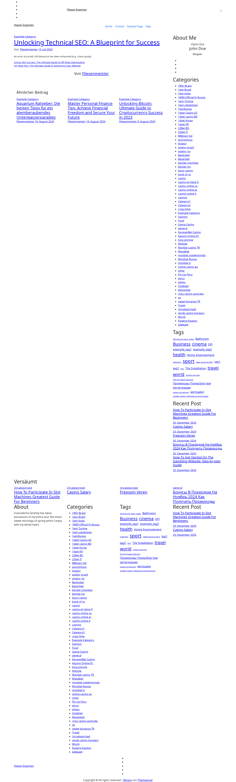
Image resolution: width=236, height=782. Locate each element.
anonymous (185, 140)
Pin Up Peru (185, 274)
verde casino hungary (191, 313)
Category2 (184, 205)
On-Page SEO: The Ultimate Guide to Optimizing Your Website (47, 65)
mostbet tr (184, 263)
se (179, 297)
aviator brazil (186, 147)
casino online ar (187, 190)
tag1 (217, 362)
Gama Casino (186, 224)
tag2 (176, 368)
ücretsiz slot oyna (193, 375)
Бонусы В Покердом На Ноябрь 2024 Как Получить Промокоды (197, 446)
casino (182, 178)
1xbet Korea (185, 120)
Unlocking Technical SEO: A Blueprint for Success (87, 42)
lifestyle (182, 244)
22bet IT (183, 132)
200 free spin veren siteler (183, 339)
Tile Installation (195, 368)
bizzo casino (185, 170)
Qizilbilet (183, 286)
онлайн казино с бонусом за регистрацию (190, 396)
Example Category (25, 36)
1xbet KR (183, 124)
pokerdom (177, 362)
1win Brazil (184, 89)
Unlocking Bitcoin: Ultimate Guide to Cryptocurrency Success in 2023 (141, 110)
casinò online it (187, 193)
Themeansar (145, 780)
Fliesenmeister (29, 49)
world (178, 374)
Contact (119, 26)
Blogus (127, 780)
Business (182, 344)
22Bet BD (183, 128)
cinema (199, 344)
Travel (181, 305)
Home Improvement (200, 355)
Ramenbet (184, 290)
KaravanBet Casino (189, 232)
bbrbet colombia (188, 163)
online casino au (188, 267)
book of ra (184, 174)
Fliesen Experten (77, 9)
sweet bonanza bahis (204, 362)
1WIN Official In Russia (191, 97)
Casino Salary (183, 426)
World (181, 317)
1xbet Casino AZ (187, 113)
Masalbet (183, 251)
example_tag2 (202, 349)
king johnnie (185, 240)
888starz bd (185, 136)
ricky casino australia (191, 294)
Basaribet (184, 159)
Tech (182, 369)
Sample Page (135, 26)
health (179, 354)
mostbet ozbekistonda (191, 255)
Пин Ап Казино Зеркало (183, 380)
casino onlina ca (187, 186)
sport (188, 361)
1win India (184, 93)
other (181, 270)
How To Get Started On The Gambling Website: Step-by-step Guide (196, 461)
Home (108, 26)
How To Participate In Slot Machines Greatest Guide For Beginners (194, 414)
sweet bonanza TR (189, 301)
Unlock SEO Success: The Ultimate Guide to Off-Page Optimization (49, 62)
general (182, 228)
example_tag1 (182, 349)
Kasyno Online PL (188, 236)
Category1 (184, 201)
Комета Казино (187, 321)
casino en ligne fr (188, 182)
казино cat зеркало (181, 392)
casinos (182, 197)
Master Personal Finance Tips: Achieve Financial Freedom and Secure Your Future (91, 110)
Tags (148, 26)
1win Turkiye (185, 101)
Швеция (183, 324)
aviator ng (184, 151)
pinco (181, 278)
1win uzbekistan (188, 105)
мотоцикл (197, 392)
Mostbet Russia (187, 259)
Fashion (183, 217)
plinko (182, 282)
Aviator (182, 143)
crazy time (184, 209)
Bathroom (202, 339)
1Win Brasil (185, 86)
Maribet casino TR (189, 247)
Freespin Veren (184, 435)
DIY (210, 344)
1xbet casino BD (187, 116)
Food (181, 220)
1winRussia (185, 109)
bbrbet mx (184, 166)
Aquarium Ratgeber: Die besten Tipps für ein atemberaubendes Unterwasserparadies (38, 110)
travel (213, 368)
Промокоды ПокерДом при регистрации (192, 385)
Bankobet (184, 155)
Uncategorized (187, 309)
